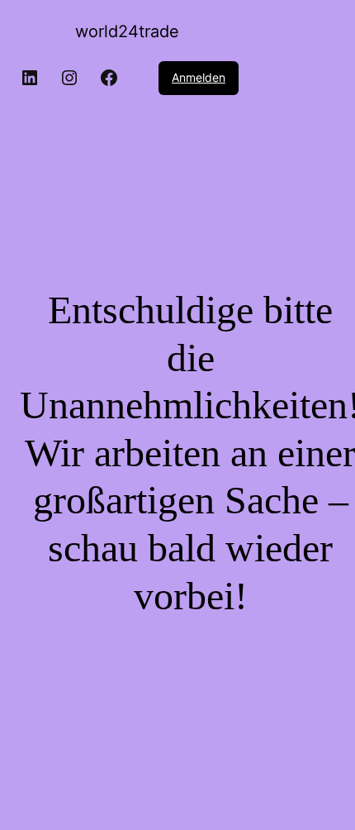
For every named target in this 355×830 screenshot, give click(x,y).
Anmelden (198, 77)
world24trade (127, 31)
